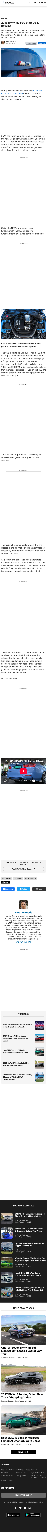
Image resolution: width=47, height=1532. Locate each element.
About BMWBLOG (7, 1470)
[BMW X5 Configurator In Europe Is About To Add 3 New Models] (7, 1214)
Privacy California (7, 1480)
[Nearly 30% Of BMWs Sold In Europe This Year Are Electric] (7, 1273)
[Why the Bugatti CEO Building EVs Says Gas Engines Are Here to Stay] (7, 1258)
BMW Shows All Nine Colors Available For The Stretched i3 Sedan (15, 1038)
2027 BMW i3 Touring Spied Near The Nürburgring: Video (22, 1396)
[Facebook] (17, 942)
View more (22, 1452)
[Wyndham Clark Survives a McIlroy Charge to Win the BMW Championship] (39, 1074)
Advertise (4, 1473)
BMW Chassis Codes (23, 1470)
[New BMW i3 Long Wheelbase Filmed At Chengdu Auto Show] (39, 1048)
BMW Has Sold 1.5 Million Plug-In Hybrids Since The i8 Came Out (29, 1289)
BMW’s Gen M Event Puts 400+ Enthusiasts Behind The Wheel (29, 1229)
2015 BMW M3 (6, 879)
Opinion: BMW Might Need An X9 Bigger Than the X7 (29, 1244)
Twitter (24, 889)
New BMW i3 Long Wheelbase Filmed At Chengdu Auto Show (20, 1439)
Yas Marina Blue (30, 879)
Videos (4, 18)
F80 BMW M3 (18, 879)
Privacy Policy (21, 1476)
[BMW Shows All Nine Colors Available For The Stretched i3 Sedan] (39, 1035)
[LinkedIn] (29, 942)
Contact (34, 1470)
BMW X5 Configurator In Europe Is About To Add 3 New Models (30, 1215)
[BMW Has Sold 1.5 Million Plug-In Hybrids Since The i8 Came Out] (7, 1288)
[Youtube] (26, 1508)
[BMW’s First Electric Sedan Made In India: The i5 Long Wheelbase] (39, 1022)
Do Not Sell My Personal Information (38, 1476)
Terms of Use (21, 1473)
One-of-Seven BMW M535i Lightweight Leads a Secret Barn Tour (21, 1351)
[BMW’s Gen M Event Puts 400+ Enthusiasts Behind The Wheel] (7, 1228)
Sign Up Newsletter (38, 1473)
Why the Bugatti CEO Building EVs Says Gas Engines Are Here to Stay (30, 1259)
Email (40, 889)
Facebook (9, 889)
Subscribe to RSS (7, 1476)
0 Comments (42, 43)
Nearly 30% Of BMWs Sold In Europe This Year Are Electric (28, 1274)
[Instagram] (25, 942)
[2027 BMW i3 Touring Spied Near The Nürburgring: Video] (39, 1061)
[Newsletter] (35, 3)
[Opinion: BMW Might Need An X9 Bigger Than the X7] (7, 1243)
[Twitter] (21, 942)
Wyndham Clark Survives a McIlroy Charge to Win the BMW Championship (17, 1077)
